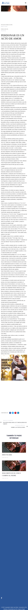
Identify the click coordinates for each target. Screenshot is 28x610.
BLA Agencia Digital (20, 609)
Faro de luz (3, 30)
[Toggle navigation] (22, 2)
